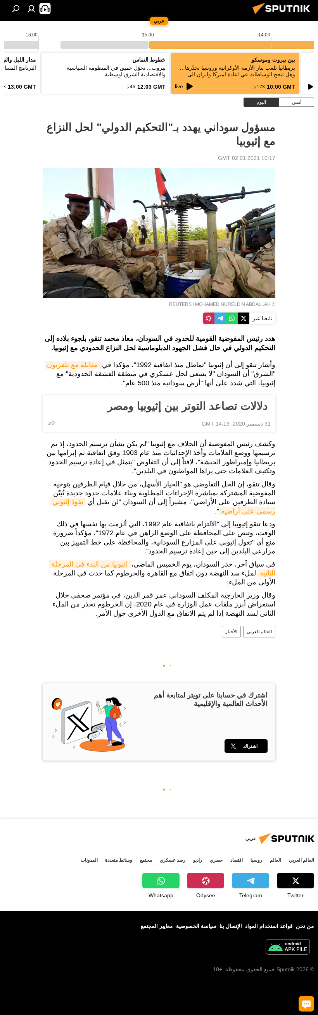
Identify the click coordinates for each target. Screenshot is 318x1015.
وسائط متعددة (118, 860)
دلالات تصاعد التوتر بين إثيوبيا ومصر (189, 406)
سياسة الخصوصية (196, 926)
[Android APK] (287, 948)
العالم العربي (259, 631)
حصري (216, 860)
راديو (197, 860)
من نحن (305, 926)
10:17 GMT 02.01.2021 (246, 158)
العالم (275, 860)
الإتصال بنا (230, 926)
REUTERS (180, 304)
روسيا (256, 860)
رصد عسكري (172, 860)
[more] (51, 423)
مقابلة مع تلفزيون (73, 365)
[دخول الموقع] (31, 8)
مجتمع (146, 860)
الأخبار (231, 631)
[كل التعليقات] (306, 1004)
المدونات (89, 860)
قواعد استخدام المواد (269, 926)
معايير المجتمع (157, 926)
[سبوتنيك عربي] (283, 15)
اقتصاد (236, 860)
